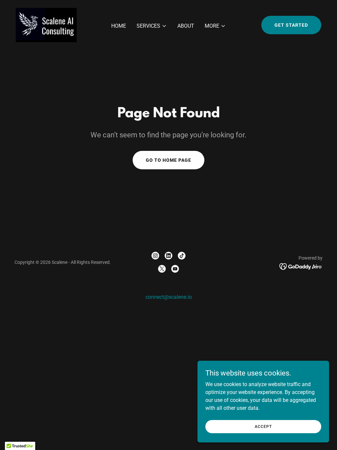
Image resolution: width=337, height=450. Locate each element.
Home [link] (118, 26)
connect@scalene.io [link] (168, 297)
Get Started (291, 25)
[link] (46, 24)
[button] (152, 26)
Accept (263, 426)
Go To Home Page (168, 160)
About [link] (185, 26)
